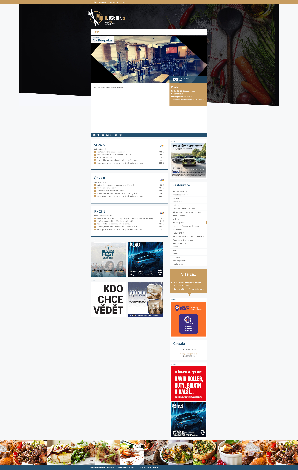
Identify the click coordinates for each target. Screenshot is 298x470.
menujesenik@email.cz (188, 354)
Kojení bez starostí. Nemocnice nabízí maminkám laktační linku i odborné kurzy (149, 2)
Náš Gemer (177, 229)
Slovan (175, 247)
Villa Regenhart (179, 260)
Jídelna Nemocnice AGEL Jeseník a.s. (188, 212)
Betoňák (176, 198)
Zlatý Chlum (178, 264)
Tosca (175, 254)
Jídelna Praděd (179, 215)
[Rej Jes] (109, 316)
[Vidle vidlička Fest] (109, 276)
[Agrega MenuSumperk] (188, 160)
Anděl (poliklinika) (180, 195)
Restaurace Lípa (179, 243)
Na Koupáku (178, 222)
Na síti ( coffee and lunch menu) (186, 226)
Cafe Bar (176, 205)
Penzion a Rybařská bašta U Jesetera (188, 236)
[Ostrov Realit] (188, 319)
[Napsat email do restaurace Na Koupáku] (103, 135)
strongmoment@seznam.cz (182, 97)
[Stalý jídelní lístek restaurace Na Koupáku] (108, 135)
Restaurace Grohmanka (183, 240)
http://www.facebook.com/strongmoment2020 (189, 100)
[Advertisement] (130, 110)
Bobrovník (177, 202)
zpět (96, 32)
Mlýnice (176, 219)
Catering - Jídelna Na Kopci (184, 208)
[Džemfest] (188, 383)
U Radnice (177, 257)
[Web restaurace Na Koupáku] (95, 135)
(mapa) (193, 91)
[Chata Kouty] (147, 316)
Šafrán (175, 250)
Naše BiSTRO (178, 233)
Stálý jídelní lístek (184, 79)
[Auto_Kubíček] (147, 276)
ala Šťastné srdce (180, 191)
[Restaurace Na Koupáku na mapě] (99, 135)
